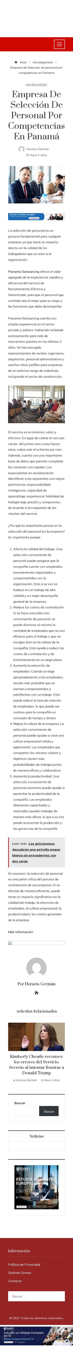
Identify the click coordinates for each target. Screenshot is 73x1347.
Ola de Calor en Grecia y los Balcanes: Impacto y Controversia (36, 1062)
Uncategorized (36, 85)
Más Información (20, 932)
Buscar (19, 1103)
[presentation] (12, 1054)
